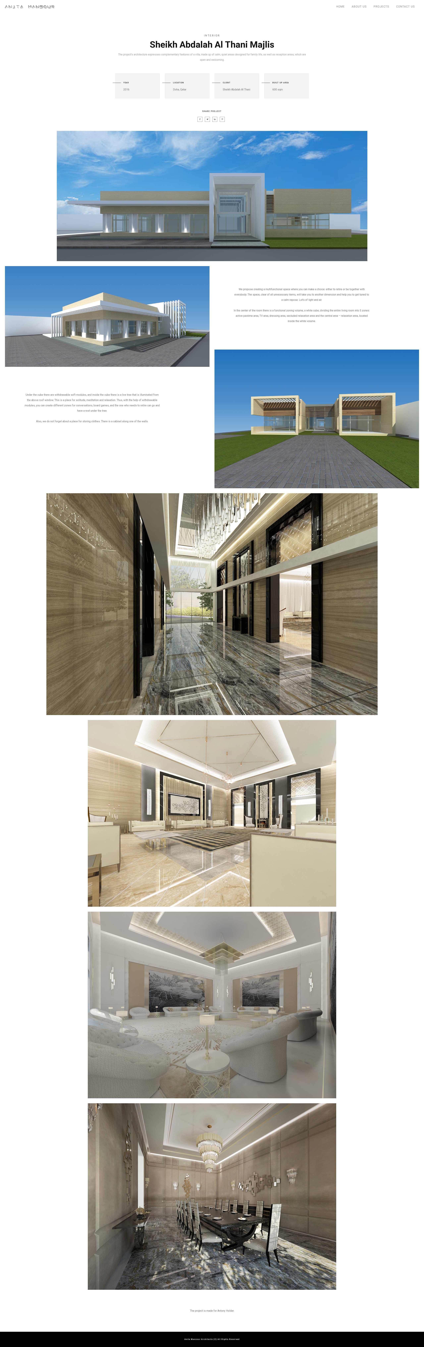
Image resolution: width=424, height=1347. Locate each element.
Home (340, 6)
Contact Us (405, 6)
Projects (381, 6)
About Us (359, 6)
